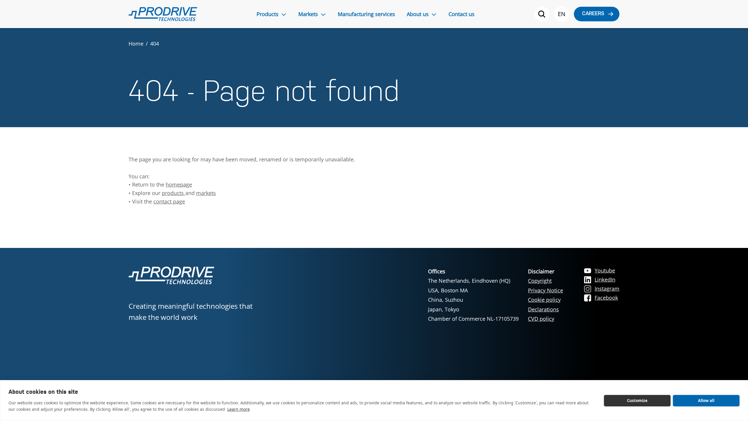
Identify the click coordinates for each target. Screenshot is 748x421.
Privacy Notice (545, 290)
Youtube (605, 270)
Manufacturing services (366, 14)
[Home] (163, 14)
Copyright (540, 280)
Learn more (238, 409)
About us (418, 14)
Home (136, 43)
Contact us (462, 14)
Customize (637, 400)
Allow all (706, 400)
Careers (593, 13)
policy (547, 318)
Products (267, 14)
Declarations (543, 309)
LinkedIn (605, 279)
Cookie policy (544, 299)
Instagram (607, 288)
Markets (308, 14)
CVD (534, 318)
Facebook (606, 297)
